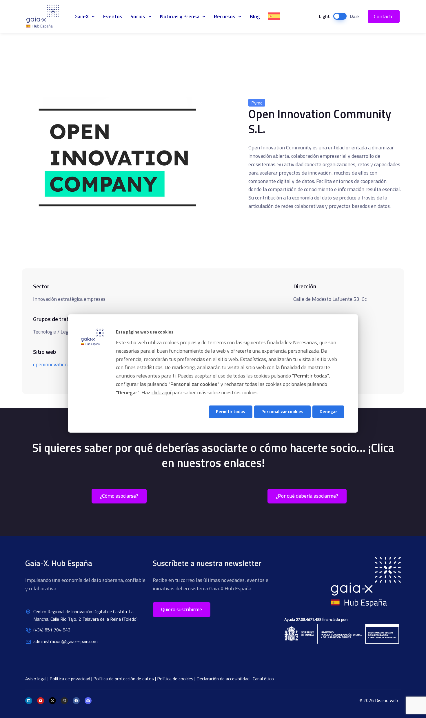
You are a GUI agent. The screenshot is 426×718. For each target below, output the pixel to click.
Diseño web (386, 700)
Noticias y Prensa (179, 16)
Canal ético (263, 678)
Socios (137, 16)
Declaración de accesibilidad (223, 678)
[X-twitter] (52, 700)
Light (324, 16)
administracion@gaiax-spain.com (65, 641)
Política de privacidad (70, 678)
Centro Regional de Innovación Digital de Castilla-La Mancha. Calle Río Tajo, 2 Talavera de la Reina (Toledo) (85, 615)
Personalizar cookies (282, 412)
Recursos (224, 16)
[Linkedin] (28, 700)
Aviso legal (36, 678)
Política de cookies (175, 678)
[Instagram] (64, 700)
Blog (255, 16)
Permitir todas (230, 412)
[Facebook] (76, 700)
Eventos (112, 16)
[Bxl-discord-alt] (88, 700)
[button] (181, 609)
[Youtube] (40, 700)
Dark (355, 16)
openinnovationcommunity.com (67, 364)
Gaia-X (46, 16)
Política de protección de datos (124, 678)
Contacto (384, 16)
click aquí (161, 392)
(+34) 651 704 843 (51, 629)
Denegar (328, 412)
